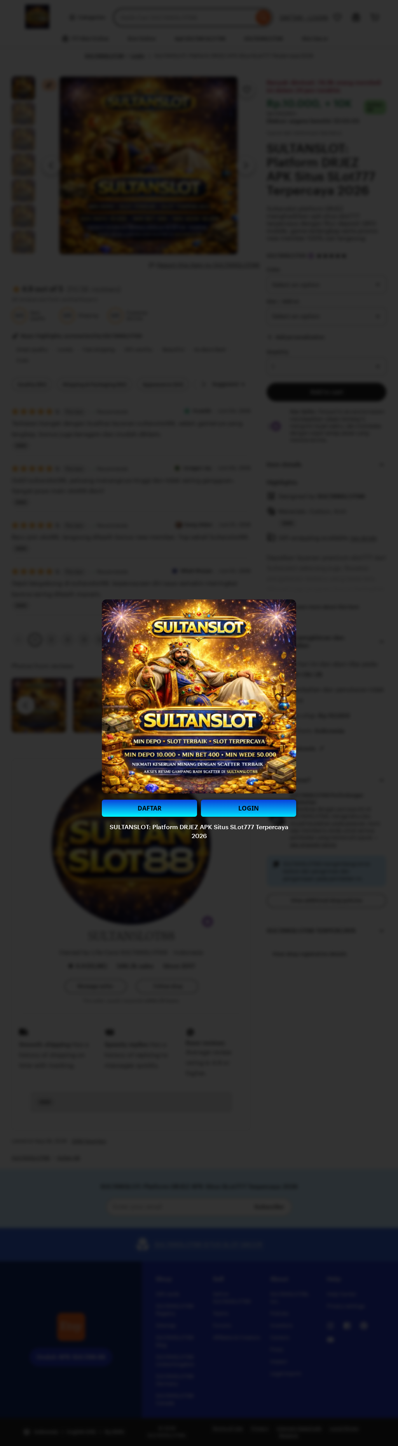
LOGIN (248, 808)
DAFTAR (150, 808)
